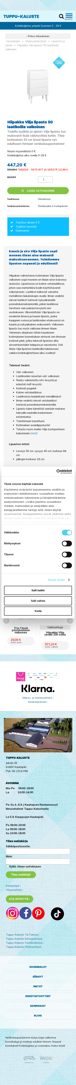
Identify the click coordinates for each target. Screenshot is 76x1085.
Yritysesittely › (14, 890)
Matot (38, 986)
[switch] (67, 543)
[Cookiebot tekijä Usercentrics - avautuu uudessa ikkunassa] (56, 471)
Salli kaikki (38, 590)
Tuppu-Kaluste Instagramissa (24, 938)
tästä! (33, 433)
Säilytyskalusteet (35, 41)
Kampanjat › (13, 885)
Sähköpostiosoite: (18, 846)
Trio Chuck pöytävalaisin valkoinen (21, 630)
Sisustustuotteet (38, 996)
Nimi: (9, 856)
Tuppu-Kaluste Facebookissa (24, 942)
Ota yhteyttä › (19, 899)
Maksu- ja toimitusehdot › (38, 697)
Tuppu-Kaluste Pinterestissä (23, 947)
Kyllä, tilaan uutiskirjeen (25, 866)
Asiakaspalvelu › (38, 702)
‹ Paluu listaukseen (38, 36)
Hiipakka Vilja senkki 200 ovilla (55, 633)
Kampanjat (38, 1006)
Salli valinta (38, 600)
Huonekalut (13, 41)
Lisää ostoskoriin (40, 190)
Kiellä (38, 611)
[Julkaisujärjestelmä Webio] (45, 1062)
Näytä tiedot (56, 580)
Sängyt (38, 976)
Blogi (38, 1015)
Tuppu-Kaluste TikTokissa (22, 934)
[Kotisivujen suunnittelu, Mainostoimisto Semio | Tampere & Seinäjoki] (30, 1062)
